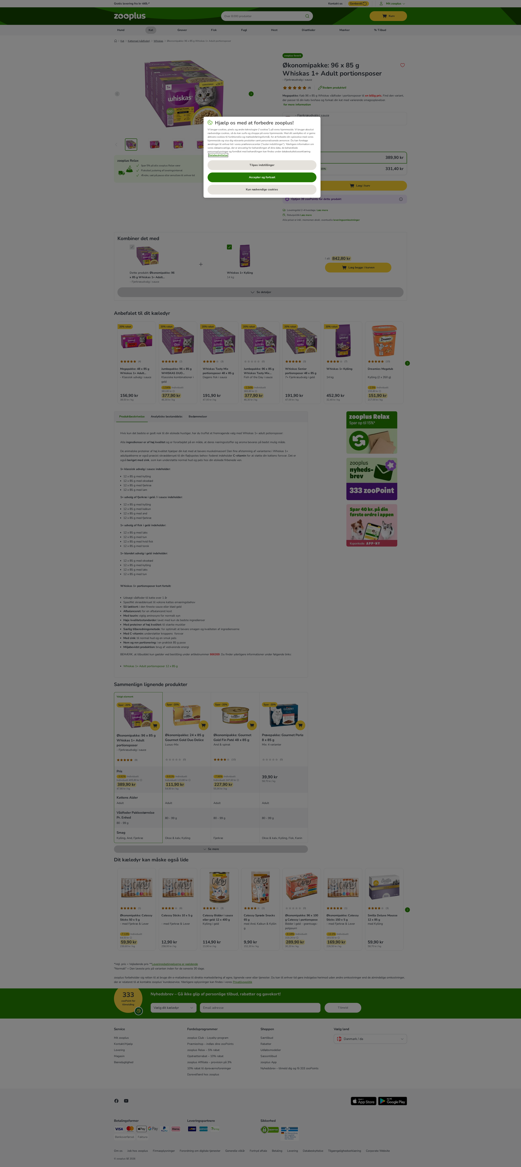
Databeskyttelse (218, 155)
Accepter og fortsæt (262, 177)
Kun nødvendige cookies (262, 189)
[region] (262, 157)
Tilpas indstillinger (262, 165)
